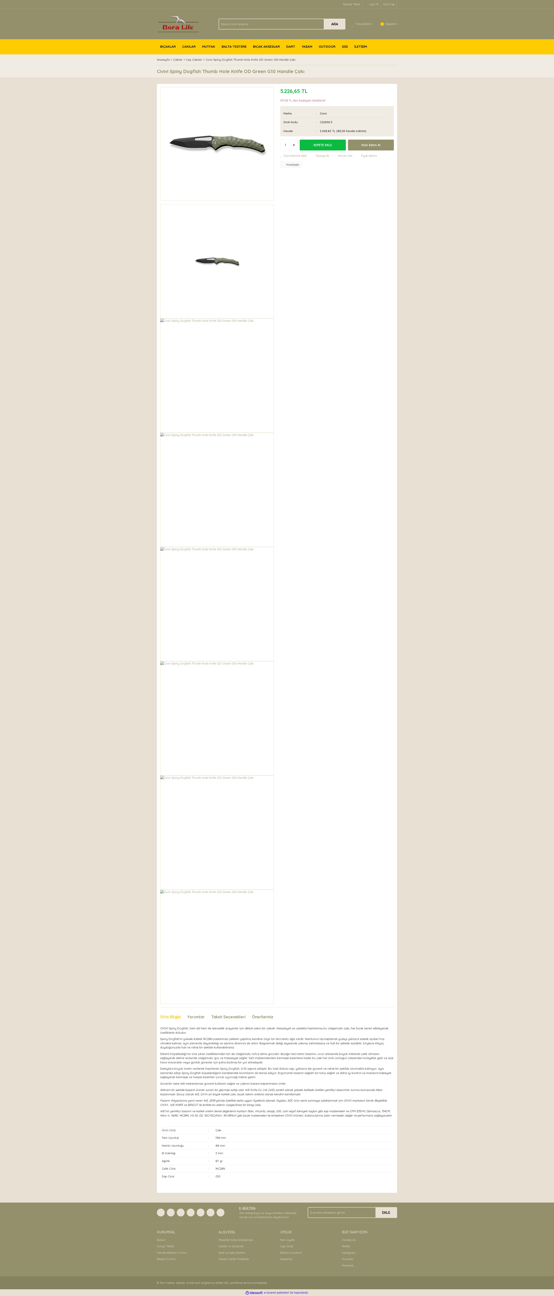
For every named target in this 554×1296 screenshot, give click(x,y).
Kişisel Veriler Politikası (234, 1259)
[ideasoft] (254, 1293)
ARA (334, 24)
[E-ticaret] (276, 1293)
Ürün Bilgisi (170, 1016)
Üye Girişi (286, 1246)
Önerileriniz (262, 1016)
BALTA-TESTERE (234, 46)
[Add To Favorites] (293, 156)
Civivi (323, 113)
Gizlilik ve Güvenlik (231, 1246)
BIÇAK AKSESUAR (266, 46)
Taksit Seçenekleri (228, 1016)
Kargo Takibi (165, 1246)
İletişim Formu (166, 1259)
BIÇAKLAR (168, 46)
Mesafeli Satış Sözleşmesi (236, 1240)
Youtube (347, 1259)
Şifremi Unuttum (291, 1252)
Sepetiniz (286, 1259)
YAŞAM (307, 46)
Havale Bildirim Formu (172, 1252)
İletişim (161, 1240)
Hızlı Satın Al (370, 145)
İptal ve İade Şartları (232, 1252)
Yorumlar (196, 1016)
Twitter (346, 1246)
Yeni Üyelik (287, 1240)
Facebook (349, 1240)
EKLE (386, 1212)
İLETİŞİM (360, 46)
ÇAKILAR (189, 46)
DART (290, 46)
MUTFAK (208, 46)
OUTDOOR (327, 46)
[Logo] (178, 23)
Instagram (349, 1252)
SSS (345, 46)
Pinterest (347, 1265)
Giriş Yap (389, 4)
